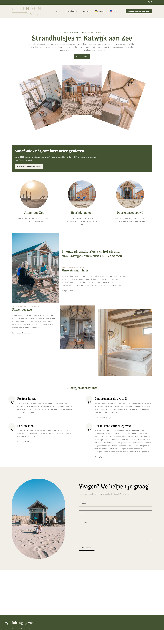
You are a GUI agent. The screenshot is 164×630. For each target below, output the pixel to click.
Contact (85, 11)
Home (57, 11)
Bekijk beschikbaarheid (138, 11)
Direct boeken (82, 56)
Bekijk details (67, 291)
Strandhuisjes (71, 11)
